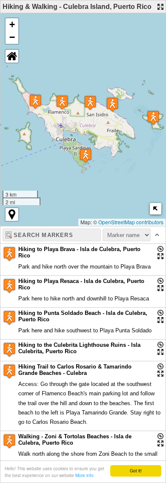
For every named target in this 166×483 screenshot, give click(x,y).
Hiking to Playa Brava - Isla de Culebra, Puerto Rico (79, 252)
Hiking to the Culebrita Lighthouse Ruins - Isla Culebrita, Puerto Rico (79, 348)
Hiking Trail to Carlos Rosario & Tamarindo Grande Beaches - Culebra (75, 369)
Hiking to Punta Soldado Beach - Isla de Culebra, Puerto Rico (82, 316)
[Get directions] (160, 249)
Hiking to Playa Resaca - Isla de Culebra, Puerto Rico (81, 284)
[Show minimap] (156, 209)
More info (84, 475)
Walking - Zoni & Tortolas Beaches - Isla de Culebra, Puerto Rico (75, 439)
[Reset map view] (12, 56)
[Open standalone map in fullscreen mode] (160, 7)
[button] (90, 103)
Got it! (136, 470)
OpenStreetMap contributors (130, 222)
